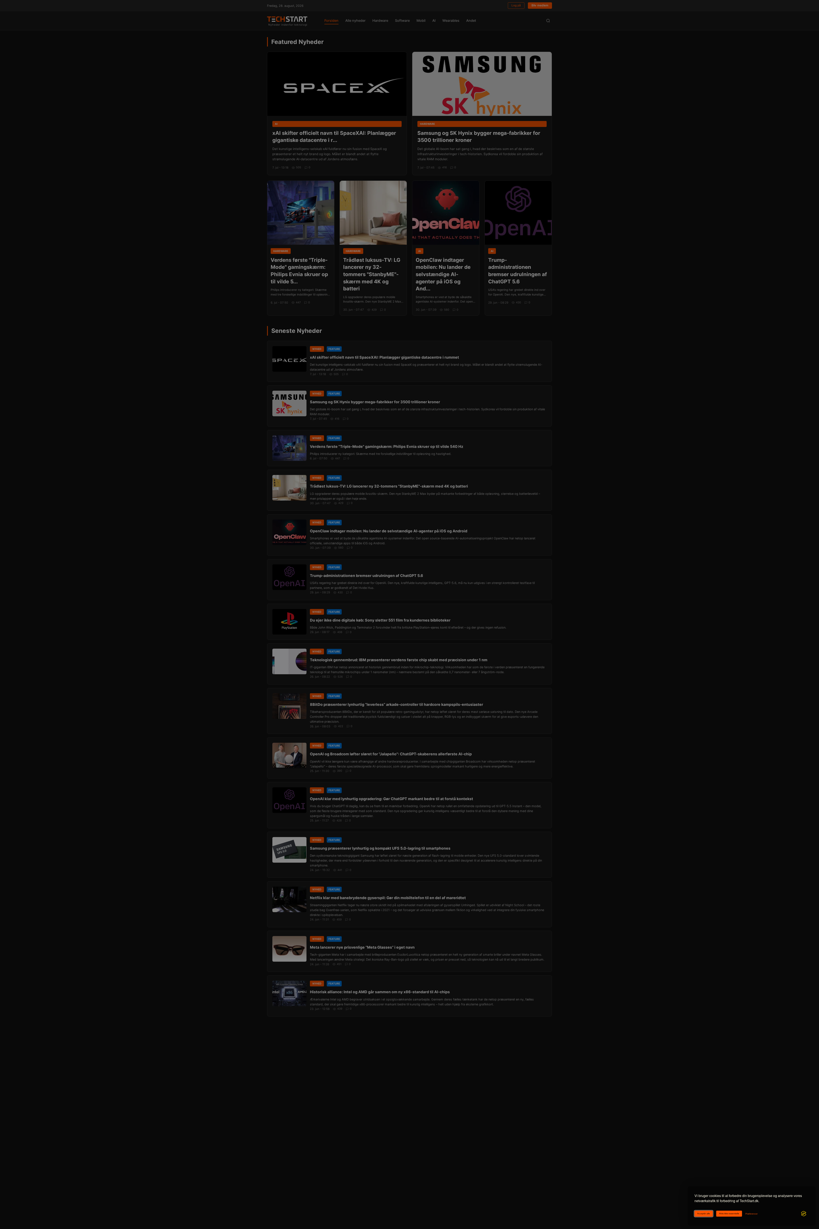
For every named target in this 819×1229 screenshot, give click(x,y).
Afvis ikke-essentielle (729, 1213)
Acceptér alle (703, 1213)
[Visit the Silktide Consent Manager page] (804, 1214)
